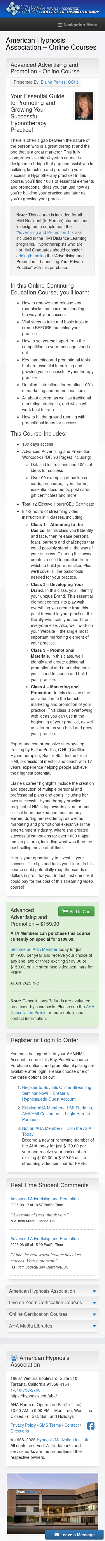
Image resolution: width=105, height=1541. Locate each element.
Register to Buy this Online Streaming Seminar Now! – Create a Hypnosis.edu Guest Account (56, 1093)
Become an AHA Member (33, 949)
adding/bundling (31, 255)
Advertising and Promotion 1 (44, 232)
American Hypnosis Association (42, 1290)
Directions (19, 1431)
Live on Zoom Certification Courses (45, 1302)
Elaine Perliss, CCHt (59, 82)
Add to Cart (80, 911)
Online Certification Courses (38, 1314)
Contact (71, 1425)
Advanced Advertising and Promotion (44, 1199)
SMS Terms (50, 1425)
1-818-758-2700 (25, 1390)
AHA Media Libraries (30, 1325)
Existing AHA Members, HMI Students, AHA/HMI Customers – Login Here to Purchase (57, 1113)
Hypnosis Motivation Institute (63, 1439)
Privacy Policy (23, 1425)
